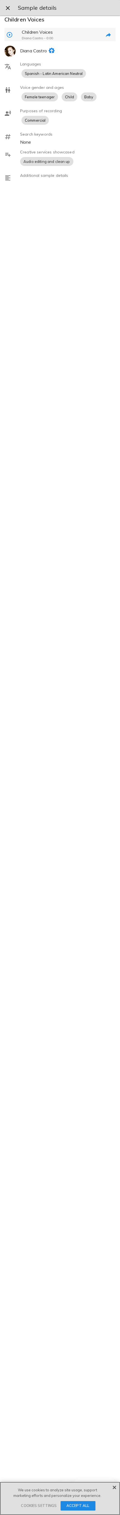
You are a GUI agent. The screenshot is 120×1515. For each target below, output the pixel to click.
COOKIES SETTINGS (39, 1505)
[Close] (114, 1487)
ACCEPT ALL (77, 1505)
